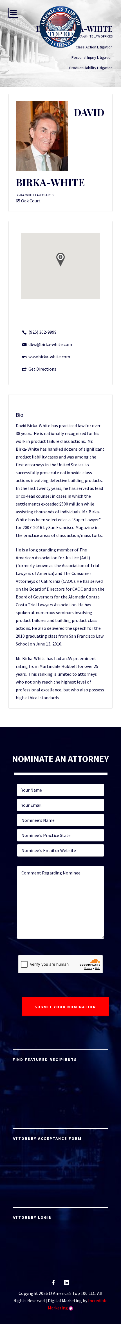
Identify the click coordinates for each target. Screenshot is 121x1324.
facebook (53, 1284)
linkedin (66, 1284)
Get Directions (42, 369)
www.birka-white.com (49, 356)
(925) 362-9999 (42, 332)
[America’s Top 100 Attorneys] (60, 27)
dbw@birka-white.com (50, 344)
